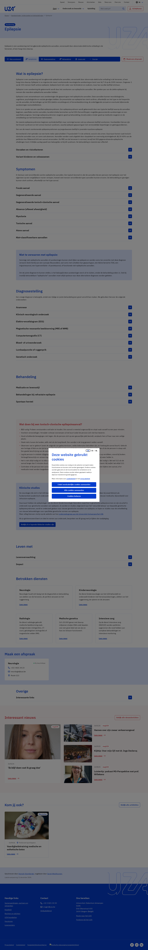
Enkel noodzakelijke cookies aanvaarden (74, 484)
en (88, 450)
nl (96, 450)
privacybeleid (85, 479)
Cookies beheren (74, 496)
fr (92, 450)
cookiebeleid (70, 479)
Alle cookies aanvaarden (74, 490)
